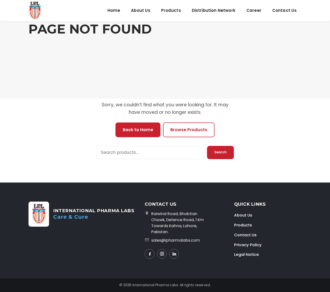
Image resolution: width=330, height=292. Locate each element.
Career (253, 10)
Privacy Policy (248, 245)
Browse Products (188, 130)
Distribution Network (214, 10)
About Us (140, 10)
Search (220, 152)
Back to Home (138, 130)
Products (171, 10)
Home (114, 10)
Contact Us (284, 10)
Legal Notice (246, 254)
